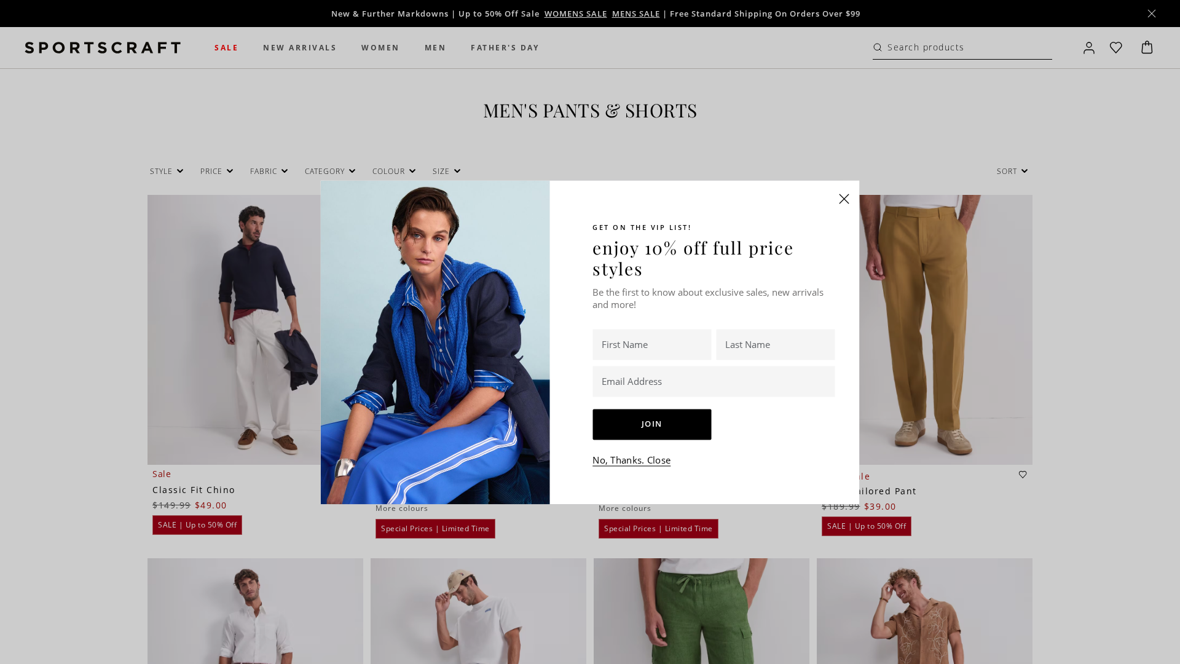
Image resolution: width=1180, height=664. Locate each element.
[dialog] (590, 332)
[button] (844, 198)
